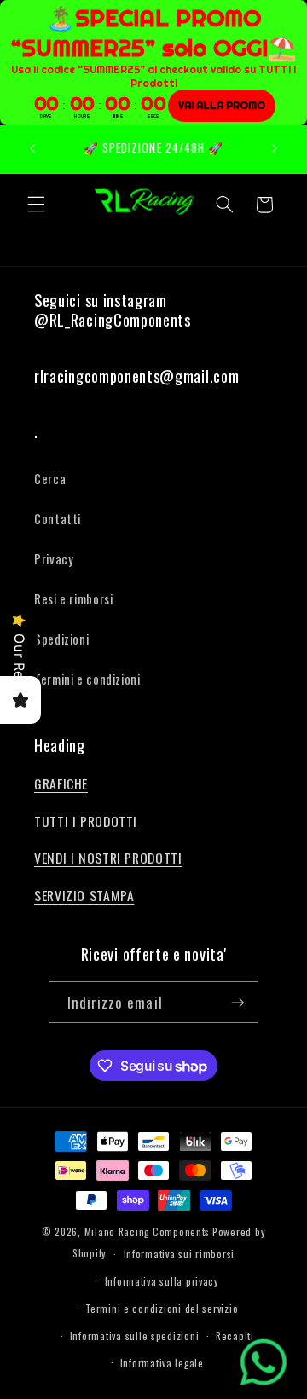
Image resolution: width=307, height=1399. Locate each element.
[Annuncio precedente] (32, 149)
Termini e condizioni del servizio (161, 1308)
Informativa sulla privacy (162, 1281)
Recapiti (235, 1335)
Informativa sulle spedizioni (135, 1335)
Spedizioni (61, 638)
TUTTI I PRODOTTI (85, 821)
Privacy (53, 558)
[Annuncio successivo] (274, 149)
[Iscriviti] (238, 1002)
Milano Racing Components (147, 1231)
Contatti (57, 518)
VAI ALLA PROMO (221, 105)
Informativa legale (162, 1363)
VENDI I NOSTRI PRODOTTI (108, 857)
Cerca (50, 478)
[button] (35, 204)
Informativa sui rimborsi (179, 1253)
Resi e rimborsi (73, 598)
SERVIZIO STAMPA (84, 895)
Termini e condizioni (87, 678)
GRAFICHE (61, 783)
